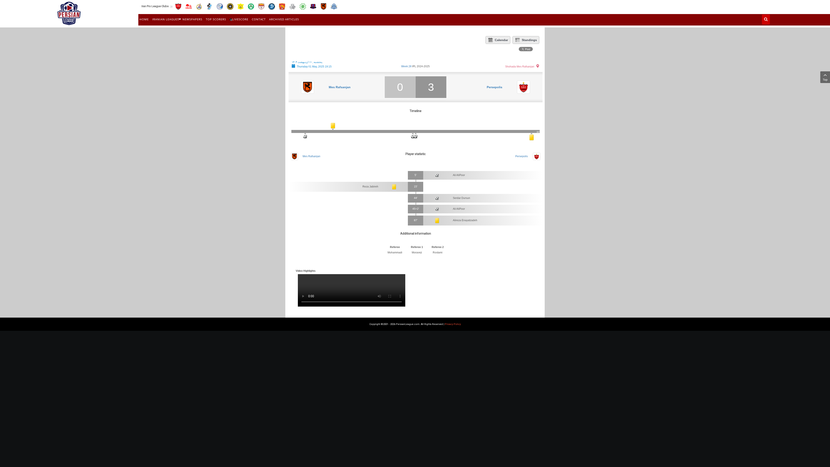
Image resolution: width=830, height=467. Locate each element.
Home (144, 19)
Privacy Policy (453, 324)
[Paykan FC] (209, 6)
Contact (259, 19)
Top (825, 79)
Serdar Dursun (461, 198)
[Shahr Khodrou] (282, 6)
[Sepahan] (230, 6)
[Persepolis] (178, 6)
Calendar (501, 40)
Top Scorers (216, 19)
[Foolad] (261, 6)
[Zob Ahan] (251, 6)
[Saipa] (292, 6)
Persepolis (494, 87)
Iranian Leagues (165, 19)
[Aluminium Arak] (334, 6)
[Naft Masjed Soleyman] (199, 6)
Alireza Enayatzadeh (465, 220)
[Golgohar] (271, 6)
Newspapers (192, 19)
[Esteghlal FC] (220, 6)
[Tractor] (188, 6)
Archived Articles (284, 19)
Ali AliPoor (459, 175)
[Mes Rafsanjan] (323, 6)
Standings (529, 40)
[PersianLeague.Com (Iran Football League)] (69, 12)
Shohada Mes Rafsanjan (519, 66)
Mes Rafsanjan (340, 87)
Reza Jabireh (370, 186)
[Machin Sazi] (303, 6)
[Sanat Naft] (240, 6)
